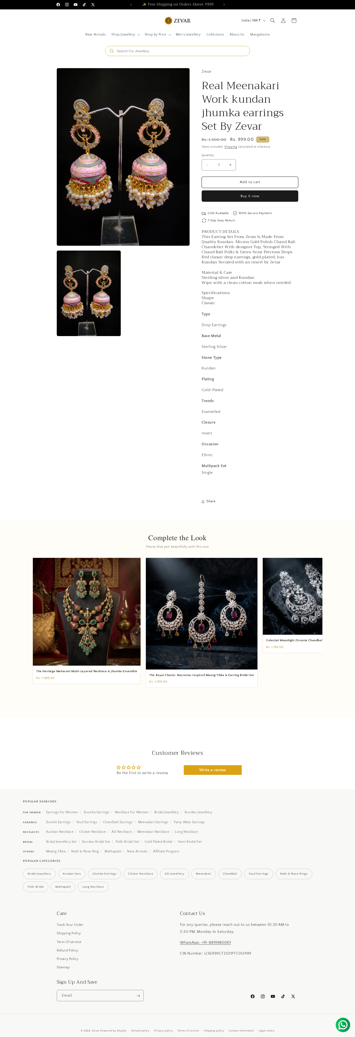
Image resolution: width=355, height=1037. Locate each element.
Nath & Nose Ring (85, 851)
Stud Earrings (86, 822)
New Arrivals (137, 851)
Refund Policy (67, 950)
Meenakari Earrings (153, 822)
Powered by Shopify (113, 1030)
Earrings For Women (62, 812)
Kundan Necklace (60, 832)
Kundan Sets (72, 873)
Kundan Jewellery (198, 812)
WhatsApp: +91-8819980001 (205, 942)
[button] (125, 34)
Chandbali (230, 873)
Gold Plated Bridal (158, 842)
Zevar (95, 1030)
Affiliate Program (166, 851)
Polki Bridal (36, 886)
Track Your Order (70, 925)
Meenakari (203, 873)
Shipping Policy (69, 933)
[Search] (112, 51)
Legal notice (266, 1030)
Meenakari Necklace (153, 832)
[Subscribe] (138, 995)
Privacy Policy (67, 959)
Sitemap (63, 967)
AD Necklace (122, 832)
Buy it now (250, 196)
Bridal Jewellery (166, 812)
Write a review (212, 770)
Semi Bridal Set (190, 842)
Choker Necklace (92, 832)
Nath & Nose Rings (294, 873)
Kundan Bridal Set (96, 842)
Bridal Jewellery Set (61, 842)
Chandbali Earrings (118, 822)
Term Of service (69, 942)
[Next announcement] (224, 4)
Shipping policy (214, 1030)
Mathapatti (113, 851)
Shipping (230, 146)
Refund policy (140, 1030)
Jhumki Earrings (58, 822)
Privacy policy (163, 1030)
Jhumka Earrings (96, 812)
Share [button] (211, 501)
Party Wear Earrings (189, 822)
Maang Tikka (56, 851)
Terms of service (188, 1030)
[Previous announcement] (131, 4)
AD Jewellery (174, 873)
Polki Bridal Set (127, 842)
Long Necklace (186, 832)
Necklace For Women (132, 812)
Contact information (241, 1030)
